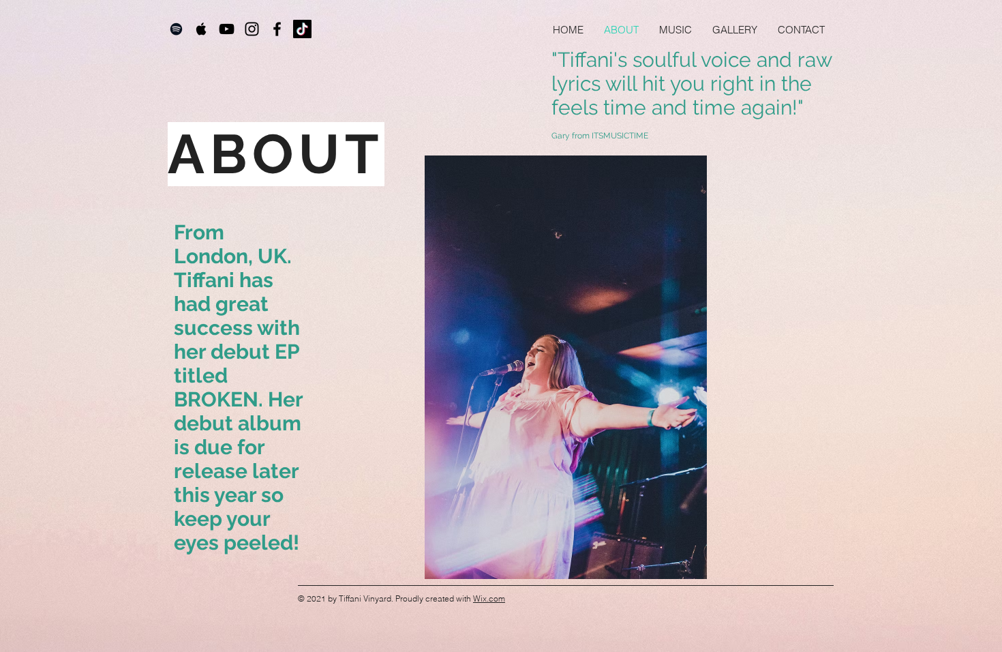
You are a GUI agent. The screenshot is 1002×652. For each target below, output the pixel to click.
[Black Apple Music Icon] (201, 29)
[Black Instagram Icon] (252, 29)
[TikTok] (302, 29)
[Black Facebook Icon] (277, 29)
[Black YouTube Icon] (226, 29)
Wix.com (489, 598)
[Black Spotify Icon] (176, 29)
